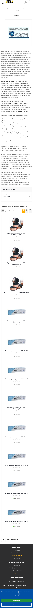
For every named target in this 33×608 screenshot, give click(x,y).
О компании (16, 550)
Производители (16, 555)
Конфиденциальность (16, 568)
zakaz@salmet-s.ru (18, 581)
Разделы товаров (9, 189)
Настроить (16, 605)
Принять (16, 600)
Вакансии (16, 558)
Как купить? (16, 565)
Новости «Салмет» (16, 553)
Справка (16, 573)
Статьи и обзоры (16, 570)
